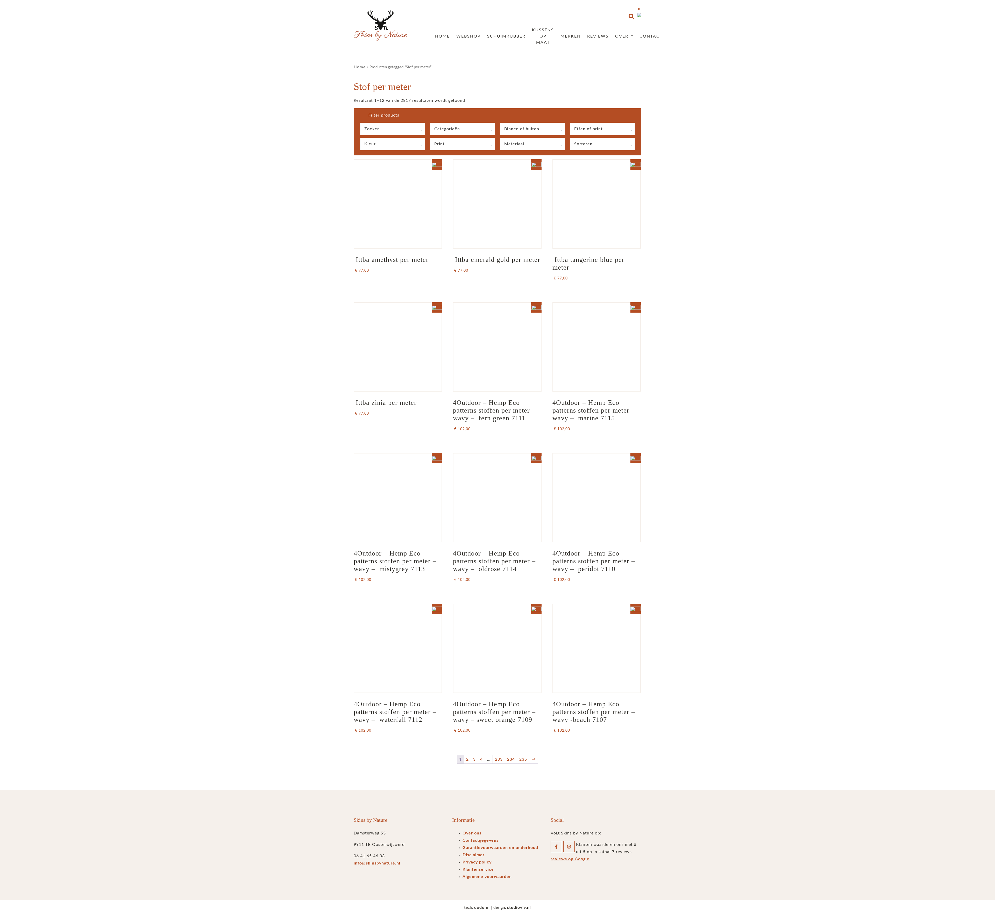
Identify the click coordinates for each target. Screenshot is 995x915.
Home (442, 36)
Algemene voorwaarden (487, 877)
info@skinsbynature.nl (377, 863)
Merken (570, 36)
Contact (651, 36)
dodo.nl (482, 907)
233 (499, 759)
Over (622, 36)
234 (511, 759)
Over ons (472, 833)
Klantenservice (478, 869)
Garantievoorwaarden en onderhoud (500, 848)
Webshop (468, 36)
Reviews (598, 36)
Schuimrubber (506, 36)
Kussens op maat (543, 36)
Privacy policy (477, 862)
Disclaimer (474, 855)
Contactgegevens (481, 840)
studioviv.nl (519, 907)
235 (523, 759)
